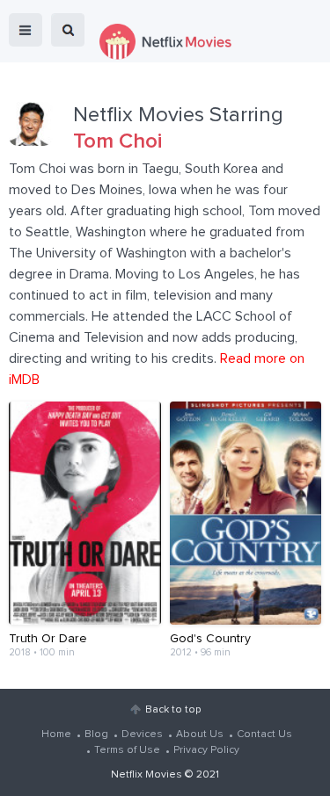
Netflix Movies (146, 775)
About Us (200, 734)
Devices (142, 734)
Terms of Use (127, 750)
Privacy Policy (206, 750)
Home (56, 734)
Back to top (173, 710)
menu (25, 30)
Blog (96, 734)
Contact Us (264, 734)
